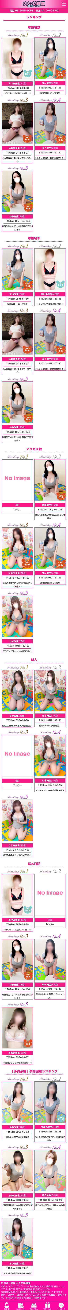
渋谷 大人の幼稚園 (20, 1283)
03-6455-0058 (24, 10)
